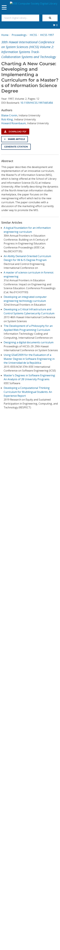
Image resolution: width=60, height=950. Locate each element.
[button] (55, 25)
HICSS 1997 (47, 35)
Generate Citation (16, 146)
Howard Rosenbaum (13, 123)
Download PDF (17, 131)
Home (4, 35)
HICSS (33, 35)
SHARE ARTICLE (16, 139)
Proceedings (19, 35)
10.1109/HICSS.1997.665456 (36, 103)
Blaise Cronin (9, 115)
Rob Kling (7, 119)
